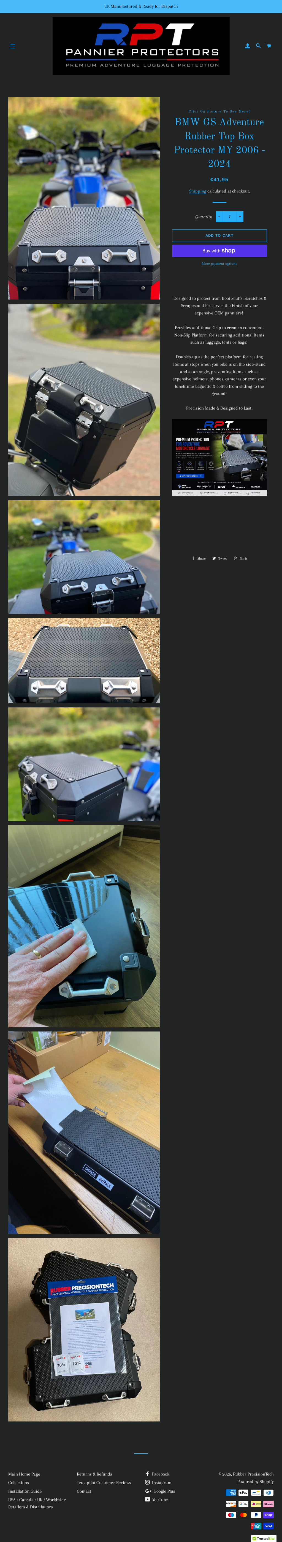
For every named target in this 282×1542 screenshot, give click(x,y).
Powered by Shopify (255, 1481)
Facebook (160, 1474)
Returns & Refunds (94, 1474)
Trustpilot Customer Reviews (104, 1482)
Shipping (197, 191)
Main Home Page (24, 1474)
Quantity (203, 216)
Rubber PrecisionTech (253, 1474)
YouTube (159, 1499)
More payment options (219, 263)
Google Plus (164, 1491)
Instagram (161, 1482)
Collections (18, 1482)
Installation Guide (25, 1491)
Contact (84, 1491)
